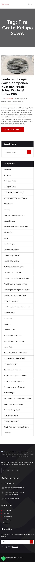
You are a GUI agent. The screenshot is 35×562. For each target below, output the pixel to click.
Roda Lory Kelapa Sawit (12, 410)
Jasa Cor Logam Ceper (12, 250)
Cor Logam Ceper (10, 181)
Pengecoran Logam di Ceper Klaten (16, 375)
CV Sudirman (7, 101)
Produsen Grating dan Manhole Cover (17, 398)
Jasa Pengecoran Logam (12, 272)
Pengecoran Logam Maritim (14, 381)
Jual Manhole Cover (11, 301)
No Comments (19, 101)
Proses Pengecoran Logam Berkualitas (13, 404)
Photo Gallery (7, 517)
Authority (7, 169)
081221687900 (9, 483)
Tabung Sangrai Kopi (11, 421)
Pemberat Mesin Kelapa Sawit (14, 358)
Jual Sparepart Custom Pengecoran (17, 307)
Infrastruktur (9, 232)
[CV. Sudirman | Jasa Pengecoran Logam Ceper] (5, 4)
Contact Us (6, 523)
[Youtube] (8, 470)
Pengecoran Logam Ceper (13, 370)
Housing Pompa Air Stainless (14, 215)
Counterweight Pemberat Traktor (16, 198)
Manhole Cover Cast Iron (12, 335)
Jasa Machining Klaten (12, 261)
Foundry (7, 209)
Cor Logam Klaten (10, 187)
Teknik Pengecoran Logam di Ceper (16, 427)
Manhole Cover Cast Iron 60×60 (15, 341)
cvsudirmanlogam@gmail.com (14, 488)
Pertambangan (9, 393)
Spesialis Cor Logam (11, 416)
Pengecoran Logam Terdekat (14, 387)
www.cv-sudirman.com (12, 499)
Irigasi (6, 238)
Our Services (7, 510)
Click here (15, 547)
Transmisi (7, 433)
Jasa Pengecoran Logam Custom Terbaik (15, 284)
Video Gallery (7, 520)
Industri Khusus (9, 221)
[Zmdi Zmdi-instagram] (3, 470)
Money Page (8, 347)
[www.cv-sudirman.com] (2, 499)
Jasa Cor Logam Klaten (12, 255)
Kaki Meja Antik (9, 313)
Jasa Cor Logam (9, 244)
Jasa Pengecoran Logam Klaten (15, 295)
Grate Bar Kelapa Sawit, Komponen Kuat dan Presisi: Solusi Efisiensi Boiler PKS (14, 86)
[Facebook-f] (17, 470)
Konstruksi (8, 318)
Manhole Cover (9, 330)
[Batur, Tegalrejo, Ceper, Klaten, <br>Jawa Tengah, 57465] (2, 492)
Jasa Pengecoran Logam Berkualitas (17, 278)
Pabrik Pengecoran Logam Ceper (15, 353)
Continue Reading (12, 130)
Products (6, 514)
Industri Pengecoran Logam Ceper (16, 227)
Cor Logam (7, 175)
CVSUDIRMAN (9, 98)
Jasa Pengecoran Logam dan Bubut (16, 290)
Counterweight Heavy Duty (13, 192)
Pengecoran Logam (11, 364)
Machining (7, 324)
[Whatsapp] (12, 470)
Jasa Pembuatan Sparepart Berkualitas (14, 267)
